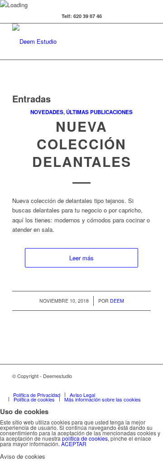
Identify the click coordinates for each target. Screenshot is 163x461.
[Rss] (117, 385)
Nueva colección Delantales (81, 143)
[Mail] (144, 385)
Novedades (46, 112)
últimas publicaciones (99, 112)
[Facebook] (89, 385)
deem (117, 300)
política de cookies (85, 438)
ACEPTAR (73, 443)
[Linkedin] (103, 385)
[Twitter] (76, 385)
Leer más (81, 258)
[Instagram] (130, 385)
